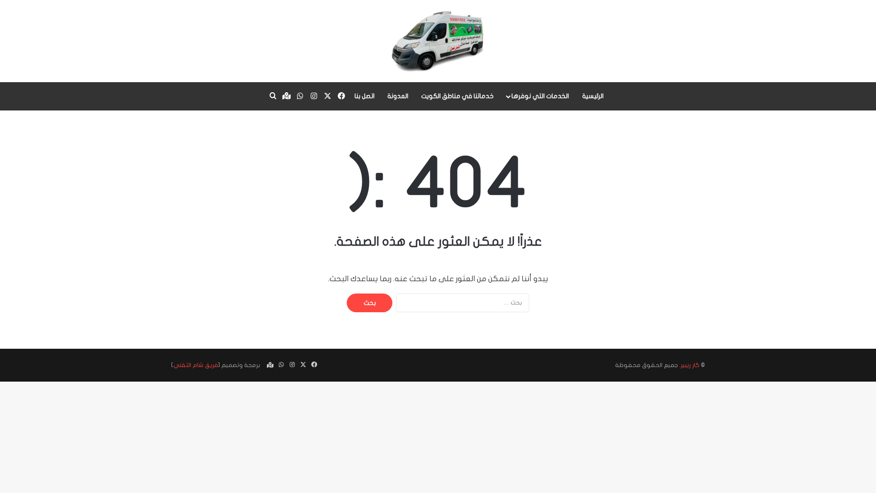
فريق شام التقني (195, 365)
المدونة (397, 96)
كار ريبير (690, 365)
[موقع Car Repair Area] (438, 41)
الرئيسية (593, 96)
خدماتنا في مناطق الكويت (457, 96)
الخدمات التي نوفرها (540, 96)
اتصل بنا (365, 96)
